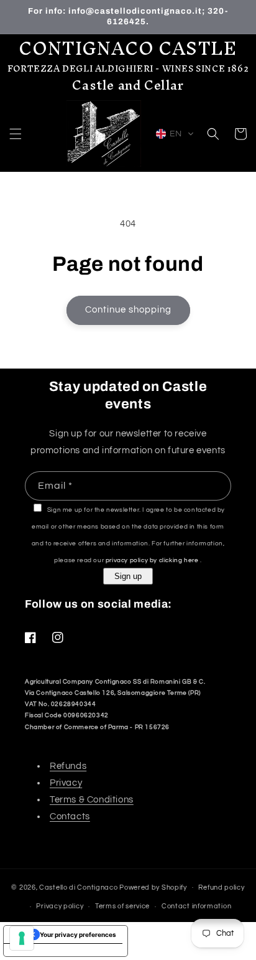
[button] (15, 134)
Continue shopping (128, 309)
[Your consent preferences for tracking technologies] (22, 938)
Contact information (196, 906)
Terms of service (122, 906)
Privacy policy (59, 906)
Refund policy (221, 887)
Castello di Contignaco (78, 886)
